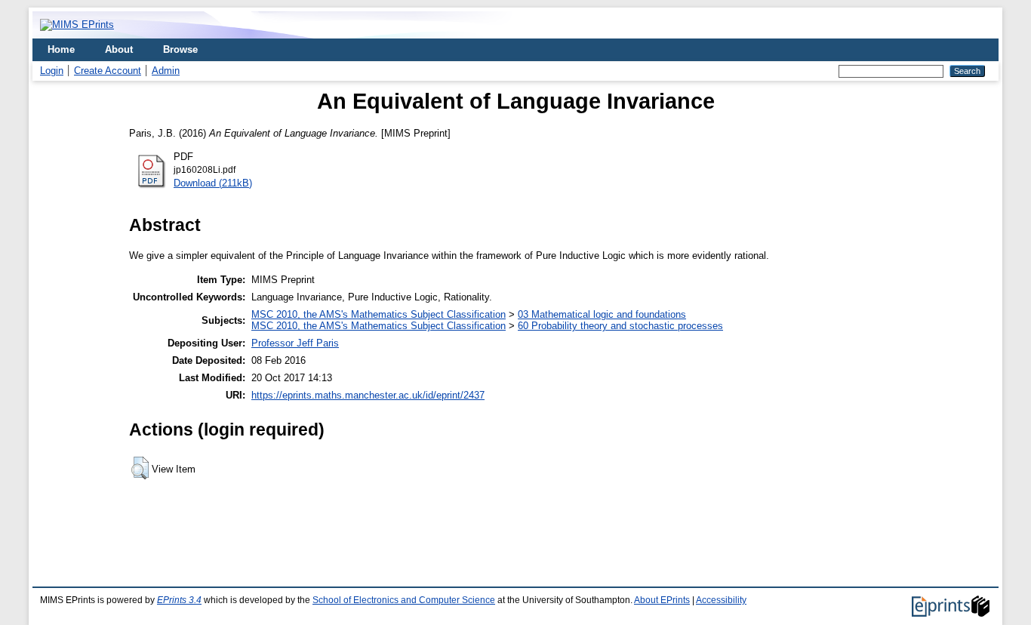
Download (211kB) (213, 183)
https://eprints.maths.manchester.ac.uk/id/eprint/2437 (368, 395)
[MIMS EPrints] (77, 24)
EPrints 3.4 (179, 600)
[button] (140, 468)
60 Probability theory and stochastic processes (620, 325)
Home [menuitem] (61, 49)
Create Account (107, 70)
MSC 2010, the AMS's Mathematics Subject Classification (378, 314)
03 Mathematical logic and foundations (602, 314)
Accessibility (721, 600)
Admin (166, 70)
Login (51, 70)
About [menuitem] (119, 49)
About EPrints (662, 600)
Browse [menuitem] (180, 49)
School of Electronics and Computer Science (403, 600)
